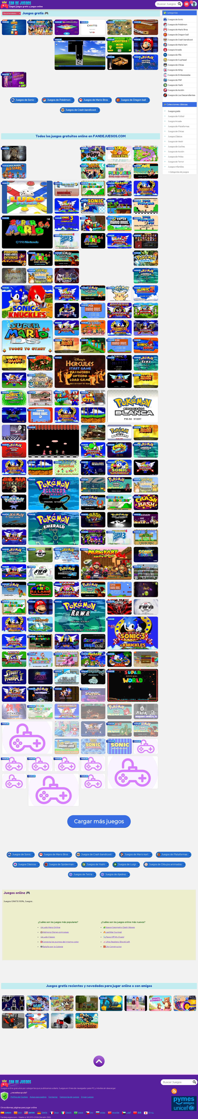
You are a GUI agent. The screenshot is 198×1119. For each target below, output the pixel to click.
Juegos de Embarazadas (179, 75)
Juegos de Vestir (175, 142)
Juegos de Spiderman (61, 864)
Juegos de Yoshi (175, 85)
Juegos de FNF (175, 80)
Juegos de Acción (176, 90)
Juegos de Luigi (127, 864)
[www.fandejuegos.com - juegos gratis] (16, 1083)
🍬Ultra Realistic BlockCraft (116, 942)
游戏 (139, 1112)
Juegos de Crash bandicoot (180, 40)
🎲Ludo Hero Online (50, 927)
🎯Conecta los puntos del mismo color (59, 942)
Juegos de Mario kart (177, 45)
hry (91, 1112)
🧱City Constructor (112, 946)
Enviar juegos (87, 1097)
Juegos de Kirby (175, 70)
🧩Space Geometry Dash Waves (119, 927)
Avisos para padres (38, 1097)
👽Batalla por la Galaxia (51, 946)
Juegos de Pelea (175, 157)
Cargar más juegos (99, 821)
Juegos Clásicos (175, 136)
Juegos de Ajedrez (115, 874)
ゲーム (151, 1112)
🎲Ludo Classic (47, 937)
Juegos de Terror (176, 162)
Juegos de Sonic (175, 19)
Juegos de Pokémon (177, 25)
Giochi (68, 1112)
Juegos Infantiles (176, 167)
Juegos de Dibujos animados (165, 864)
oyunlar (115, 1112)
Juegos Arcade (175, 50)
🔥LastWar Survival (112, 932)
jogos (80, 1112)
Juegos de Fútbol (176, 116)
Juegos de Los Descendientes (181, 95)
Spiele (44, 1112)
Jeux (56, 1112)
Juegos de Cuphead (177, 60)
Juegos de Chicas (176, 65)
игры (102, 1112)
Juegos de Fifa (174, 55)
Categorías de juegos (69, 1097)
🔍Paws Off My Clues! (113, 937)
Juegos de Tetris (83, 874)
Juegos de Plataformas (178, 126)
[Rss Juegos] (174, 1091)
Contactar (53, 1097)
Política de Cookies (19, 1097)
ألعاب (128, 1112)
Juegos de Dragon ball (178, 35)
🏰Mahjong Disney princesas (54, 932)
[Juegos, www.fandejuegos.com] (16, 5)
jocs (20, 1112)
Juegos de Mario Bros (178, 30)
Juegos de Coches (176, 147)
